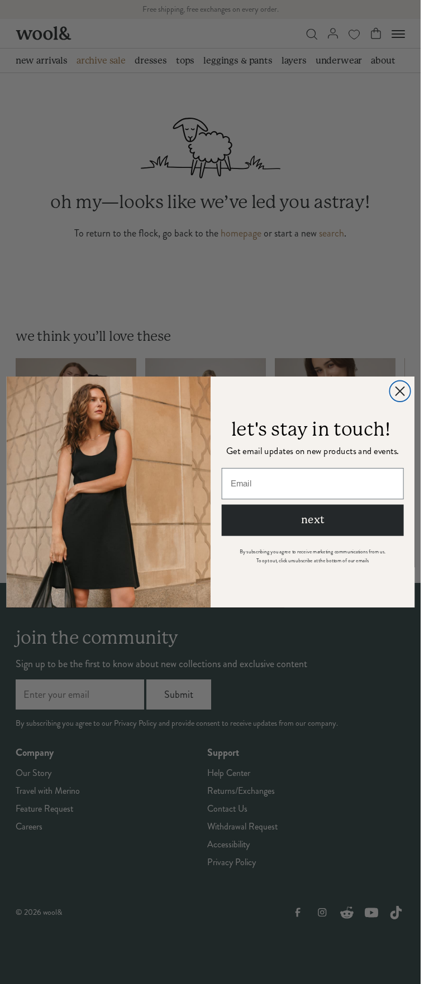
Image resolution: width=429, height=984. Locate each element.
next (312, 520)
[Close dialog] (399, 390)
